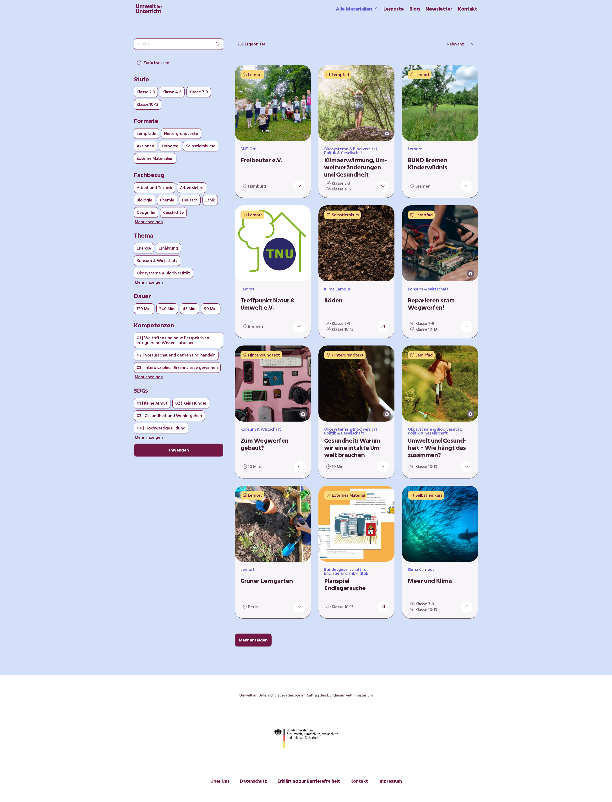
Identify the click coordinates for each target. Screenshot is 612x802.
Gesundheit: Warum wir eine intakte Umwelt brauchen (353, 447)
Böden (333, 300)
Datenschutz (253, 781)
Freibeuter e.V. (261, 160)
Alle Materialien (354, 9)
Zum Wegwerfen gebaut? (264, 444)
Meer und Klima (430, 580)
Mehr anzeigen (253, 639)
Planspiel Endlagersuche (345, 584)
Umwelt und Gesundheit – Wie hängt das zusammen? (437, 447)
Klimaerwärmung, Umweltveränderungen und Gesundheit (355, 167)
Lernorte (393, 9)
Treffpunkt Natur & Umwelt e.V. (267, 304)
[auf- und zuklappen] (299, 186)
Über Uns (220, 781)
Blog (415, 9)
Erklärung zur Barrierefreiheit (309, 781)
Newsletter (439, 9)
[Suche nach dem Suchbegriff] (217, 44)
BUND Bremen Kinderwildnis (427, 163)
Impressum (390, 781)
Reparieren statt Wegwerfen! (431, 304)
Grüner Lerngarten (266, 580)
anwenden (178, 449)
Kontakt (467, 9)
